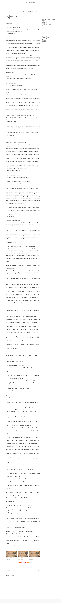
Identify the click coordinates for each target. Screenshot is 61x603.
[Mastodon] (18, 562)
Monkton (26, 565)
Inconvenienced (44, 23)
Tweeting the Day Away (9, 570)
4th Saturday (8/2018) (9, 557)
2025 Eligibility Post (44, 22)
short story (34, 565)
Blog (10, 565)
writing (17, 565)
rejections (30, 565)
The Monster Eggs (44, 40)
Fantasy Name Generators (45, 37)
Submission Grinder (44, 38)
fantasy (21, 565)
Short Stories (14, 565)
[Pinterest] (25, 562)
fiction (23, 565)
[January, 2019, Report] (34, 554)
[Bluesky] (16, 562)
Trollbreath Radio (44, 41)
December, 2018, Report (21, 557)
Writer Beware (44, 34)
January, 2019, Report (32, 557)
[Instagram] (21, 562)
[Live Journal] (23, 562)
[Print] (29, 562)
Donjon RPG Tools (44, 36)
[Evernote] (26, 562)
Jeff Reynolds (30, 2)
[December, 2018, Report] (23, 554)
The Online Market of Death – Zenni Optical (34, 570)
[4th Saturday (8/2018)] (11, 554)
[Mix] (28, 562)
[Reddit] (20, 562)
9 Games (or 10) (44, 21)
